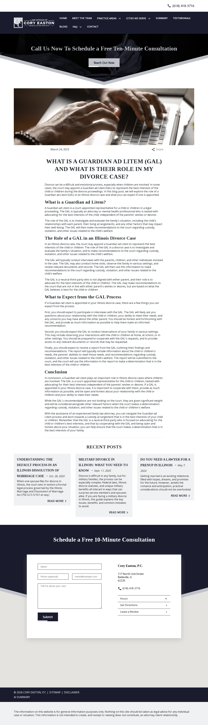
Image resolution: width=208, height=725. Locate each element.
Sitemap (55, 692)
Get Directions (128, 605)
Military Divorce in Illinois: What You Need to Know (103, 465)
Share (159, 149)
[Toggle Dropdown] (120, 18)
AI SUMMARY (22, 697)
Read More (55, 501)
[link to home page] (34, 22)
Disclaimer (71, 692)
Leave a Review (129, 611)
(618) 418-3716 (183, 6)
